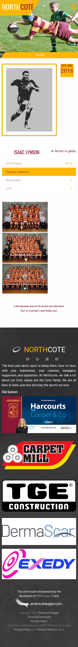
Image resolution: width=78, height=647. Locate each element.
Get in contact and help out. (39, 311)
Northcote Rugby (48, 612)
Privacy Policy (39, 621)
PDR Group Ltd (45, 595)
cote (44, 350)
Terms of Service (46, 629)
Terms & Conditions (39, 616)
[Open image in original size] (39, 414)
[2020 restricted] (25, 247)
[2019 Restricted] (25, 278)
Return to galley (65, 151)
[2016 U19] (25, 216)
